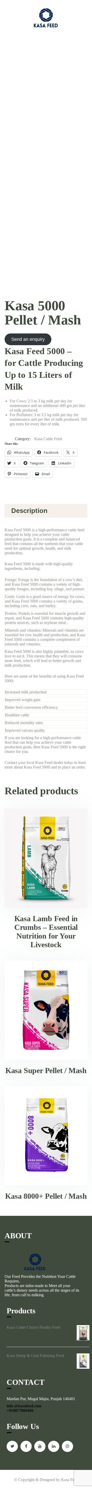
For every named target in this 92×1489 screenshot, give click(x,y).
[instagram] (67, 1446)
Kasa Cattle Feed (48, 439)
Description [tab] (29, 510)
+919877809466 (20, 1410)
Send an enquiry (28, 339)
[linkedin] (53, 1446)
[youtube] (39, 1446)
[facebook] (26, 1446)
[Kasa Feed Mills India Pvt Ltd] (46, 18)
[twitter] (12, 1446)
